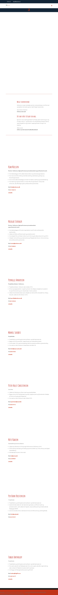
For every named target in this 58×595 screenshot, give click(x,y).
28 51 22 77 (13, 576)
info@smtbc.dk (14, 514)
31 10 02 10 (13, 190)
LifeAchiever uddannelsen (14, 48)
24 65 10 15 (13, 404)
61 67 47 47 (13, 517)
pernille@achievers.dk (16, 298)
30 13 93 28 (13, 301)
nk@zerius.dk (14, 456)
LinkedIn (10, 192)
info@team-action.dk (16, 348)
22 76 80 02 (13, 246)
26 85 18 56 (13, 351)
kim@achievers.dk (15, 187)
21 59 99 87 (13, 458)
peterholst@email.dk (16, 401)
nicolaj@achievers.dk (16, 243)
